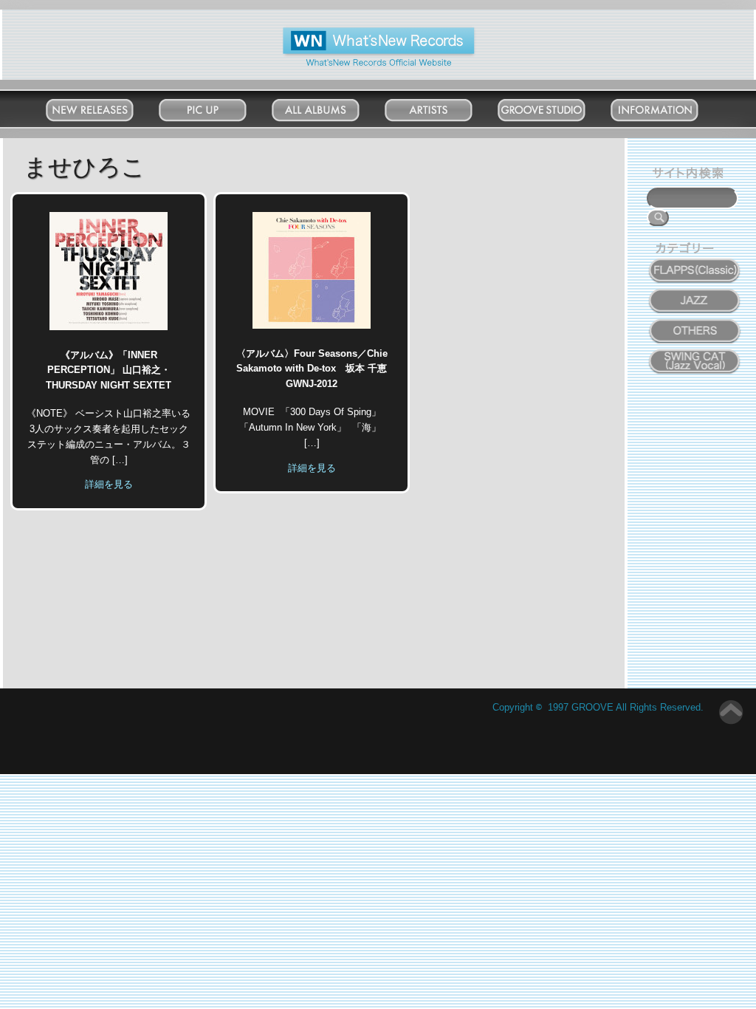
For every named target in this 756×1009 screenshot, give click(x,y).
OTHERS (695, 323)
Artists (443, 106)
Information (669, 106)
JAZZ (695, 292)
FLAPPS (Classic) (694, 262)
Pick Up (217, 106)
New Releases (104, 106)
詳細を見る (109, 484)
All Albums (330, 106)
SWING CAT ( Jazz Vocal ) (694, 358)
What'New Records (356, 32)
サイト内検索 (691, 175)
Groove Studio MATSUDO (556, 113)
